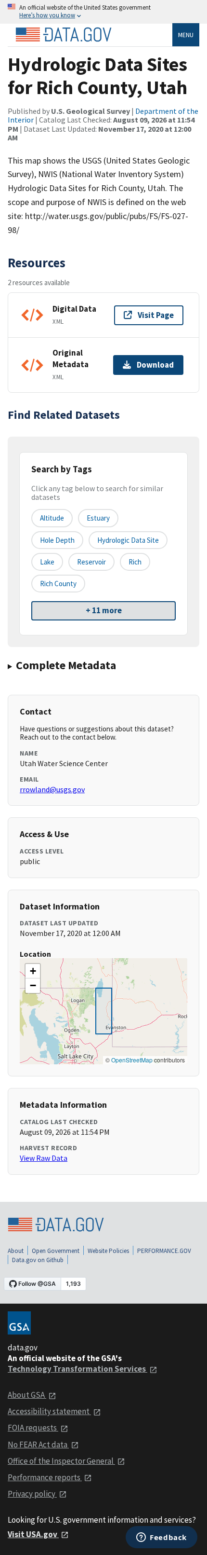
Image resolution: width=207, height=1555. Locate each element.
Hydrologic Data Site (128, 540)
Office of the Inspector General (61, 1461)
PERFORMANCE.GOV (164, 1251)
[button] (33, 971)
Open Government (55, 1251)
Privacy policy (32, 1493)
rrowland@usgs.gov (52, 789)
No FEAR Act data (38, 1444)
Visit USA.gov (33, 1534)
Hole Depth (57, 540)
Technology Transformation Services (77, 1368)
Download (155, 364)
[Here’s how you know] (103, 12)
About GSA (27, 1395)
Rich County (58, 583)
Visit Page (156, 315)
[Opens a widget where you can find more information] (161, 1538)
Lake (47, 561)
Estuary (98, 518)
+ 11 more (104, 610)
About (16, 1251)
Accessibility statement (49, 1411)
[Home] (63, 34)
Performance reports (45, 1477)
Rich (135, 561)
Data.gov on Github (38, 1260)
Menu (186, 34)
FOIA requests (33, 1427)
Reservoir (91, 561)
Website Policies (108, 1251)
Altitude (52, 518)
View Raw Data (43, 1158)
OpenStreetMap (132, 1060)
